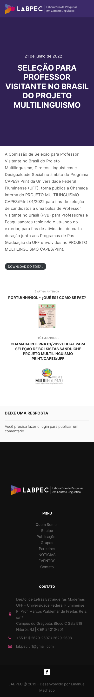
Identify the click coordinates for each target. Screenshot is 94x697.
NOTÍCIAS (47, 554)
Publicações (47, 536)
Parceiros (47, 548)
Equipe (47, 530)
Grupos (47, 542)
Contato (47, 567)
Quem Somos (47, 524)
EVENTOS (47, 561)
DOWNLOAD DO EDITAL (25, 266)
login (44, 426)
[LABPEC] (41, 8)
